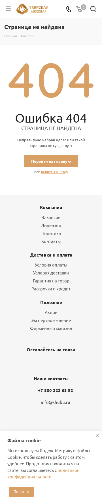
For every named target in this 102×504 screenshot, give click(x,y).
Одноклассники (49, 363)
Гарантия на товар (51, 280)
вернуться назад (54, 171)
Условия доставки (51, 272)
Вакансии (51, 217)
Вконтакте (35, 363)
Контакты (51, 241)
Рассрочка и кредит (51, 288)
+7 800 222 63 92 (55, 390)
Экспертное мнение (51, 320)
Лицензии (51, 225)
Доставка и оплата (51, 255)
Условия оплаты (51, 264)
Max (63, 363)
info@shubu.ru (55, 402)
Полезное (51, 302)
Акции (51, 312)
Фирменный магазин (51, 328)
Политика (51, 233)
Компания (51, 207)
